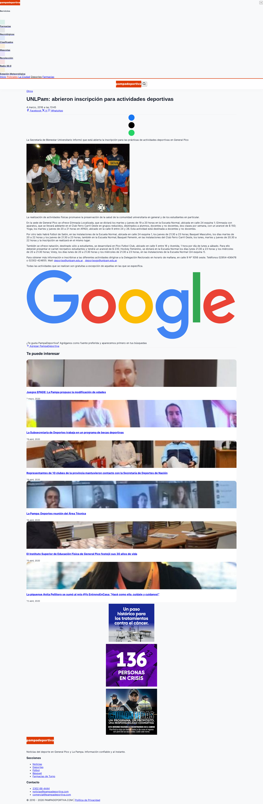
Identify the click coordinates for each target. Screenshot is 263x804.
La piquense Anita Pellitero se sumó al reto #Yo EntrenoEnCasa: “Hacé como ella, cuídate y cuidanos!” (92, 594)
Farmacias (48, 76)
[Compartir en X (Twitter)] (131, 125)
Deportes (36, 76)
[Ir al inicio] (128, 84)
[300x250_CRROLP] (131, 640)
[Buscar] (144, 84)
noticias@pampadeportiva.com (51, 791)
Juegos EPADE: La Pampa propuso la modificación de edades (66, 392)
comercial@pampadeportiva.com (52, 794)
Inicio (3, 76)
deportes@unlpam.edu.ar (68, 260)
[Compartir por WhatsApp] (131, 133)
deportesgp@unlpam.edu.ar (101, 260)
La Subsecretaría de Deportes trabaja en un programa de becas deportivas (75, 432)
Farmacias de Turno (44, 776)
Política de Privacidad (87, 800)
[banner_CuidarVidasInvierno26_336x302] (131, 733)
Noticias (37, 764)
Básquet (37, 773)
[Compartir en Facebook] (131, 118)
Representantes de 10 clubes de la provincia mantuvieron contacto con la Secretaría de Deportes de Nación (97, 473)
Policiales (12, 76)
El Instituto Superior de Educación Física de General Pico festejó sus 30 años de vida (81, 553)
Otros (29, 91)
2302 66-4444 (41, 788)
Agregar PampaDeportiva (44, 346)
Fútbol (36, 770)
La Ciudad (24, 76)
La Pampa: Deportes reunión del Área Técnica (56, 513)
